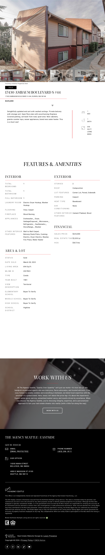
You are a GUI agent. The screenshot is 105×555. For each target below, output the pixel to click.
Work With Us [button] (52, 410)
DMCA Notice (39, 540)
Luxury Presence (50, 536)
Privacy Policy (27, 540)
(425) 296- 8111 (65, 451)
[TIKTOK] (24, 547)
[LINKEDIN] (18, 547)
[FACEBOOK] (7, 547)
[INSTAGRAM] (13, 547)
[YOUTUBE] (29, 547)
